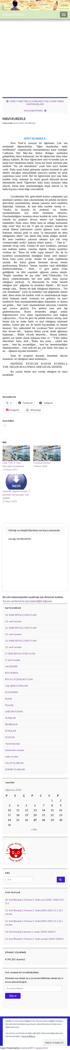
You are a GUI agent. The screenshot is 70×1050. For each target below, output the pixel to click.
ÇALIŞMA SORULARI (16, 685)
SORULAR (10, 730)
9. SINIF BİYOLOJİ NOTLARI (20, 653)
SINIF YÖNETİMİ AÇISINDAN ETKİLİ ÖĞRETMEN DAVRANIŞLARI (37, 103)
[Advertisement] (35, 55)
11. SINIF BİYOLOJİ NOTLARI (21, 627)
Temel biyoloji (12, 743)
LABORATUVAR (14, 711)
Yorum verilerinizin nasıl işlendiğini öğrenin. (27, 601)
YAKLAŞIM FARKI (33, 110)
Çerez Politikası (28, 1036)
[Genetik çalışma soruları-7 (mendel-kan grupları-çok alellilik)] (16, 482)
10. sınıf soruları (13, 621)
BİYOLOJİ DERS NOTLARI (19, 679)
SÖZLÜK (10, 737)
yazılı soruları (11, 756)
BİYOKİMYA (11, 672)
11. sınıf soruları (13, 634)
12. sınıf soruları (13, 647)
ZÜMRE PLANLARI (15, 769)
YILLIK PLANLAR (14, 762)
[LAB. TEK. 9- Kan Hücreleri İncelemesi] (16, 453)
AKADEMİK (11, 666)
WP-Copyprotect (39, 1048)
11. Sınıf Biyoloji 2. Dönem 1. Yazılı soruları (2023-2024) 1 (34, 938)
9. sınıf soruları (12, 659)
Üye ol (12, 995)
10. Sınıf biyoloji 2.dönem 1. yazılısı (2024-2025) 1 (30, 931)
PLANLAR (10, 717)
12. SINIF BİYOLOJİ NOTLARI (21, 640)
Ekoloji (8, 698)
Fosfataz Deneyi (41, 462)
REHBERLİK (30, 123)
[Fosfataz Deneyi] (47, 453)
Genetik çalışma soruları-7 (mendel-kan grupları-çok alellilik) (16, 494)
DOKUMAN (18, 123)
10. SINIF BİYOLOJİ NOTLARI (21, 614)
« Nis (34, 829)
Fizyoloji (9, 705)
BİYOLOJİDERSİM (13, 14)
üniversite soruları (14, 750)
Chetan (24, 1048)
